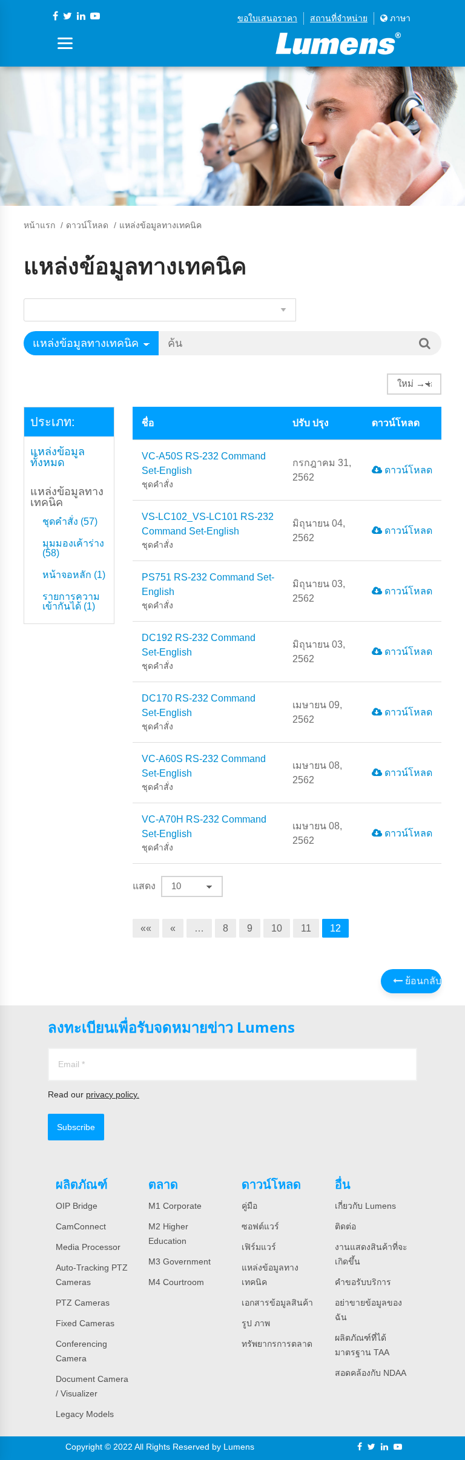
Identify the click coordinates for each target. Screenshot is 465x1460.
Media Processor (88, 1247)
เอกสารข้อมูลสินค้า (277, 1302)
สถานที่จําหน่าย (339, 18)
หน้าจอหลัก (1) (73, 575)
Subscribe (76, 1127)
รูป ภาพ (256, 1323)
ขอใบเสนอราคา (267, 18)
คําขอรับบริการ (363, 1282)
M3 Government (179, 1261)
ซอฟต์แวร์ (260, 1226)
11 (306, 928)
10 (276, 928)
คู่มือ (249, 1206)
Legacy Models (85, 1414)
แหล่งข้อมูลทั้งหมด (57, 457)
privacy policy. (112, 1094)
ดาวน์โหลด (87, 225)
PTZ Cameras (83, 1302)
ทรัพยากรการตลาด (277, 1344)
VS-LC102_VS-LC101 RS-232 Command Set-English (208, 530)
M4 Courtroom (176, 1282)
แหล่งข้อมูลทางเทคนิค (67, 496)
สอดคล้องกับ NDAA (370, 1373)
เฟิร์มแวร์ (259, 1247)
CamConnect (81, 1226)
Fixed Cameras (85, 1323)
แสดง (144, 886)
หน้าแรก (39, 225)
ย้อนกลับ (422, 981)
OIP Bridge (76, 1206)
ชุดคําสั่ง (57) (69, 522)
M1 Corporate (175, 1206)
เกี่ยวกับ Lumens (365, 1206)
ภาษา (399, 18)
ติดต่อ (345, 1226)
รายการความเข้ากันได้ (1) (71, 601)
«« (145, 928)
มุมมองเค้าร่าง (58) (73, 548)
